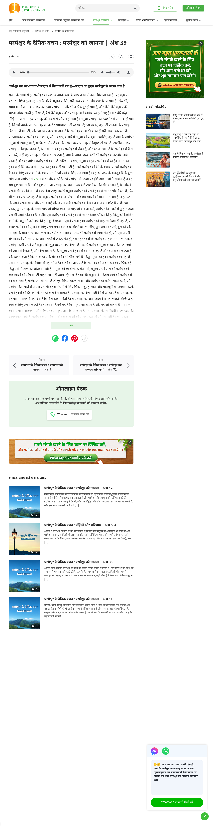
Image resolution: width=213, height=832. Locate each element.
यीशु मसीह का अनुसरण (19, 31)
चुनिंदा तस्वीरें (192, 20)
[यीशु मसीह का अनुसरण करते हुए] (35, 8)
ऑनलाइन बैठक (193, 8)
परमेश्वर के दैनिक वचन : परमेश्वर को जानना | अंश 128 (79, 488)
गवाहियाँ (122, 20)
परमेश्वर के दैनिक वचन (64, 31)
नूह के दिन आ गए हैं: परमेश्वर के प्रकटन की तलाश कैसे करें (188, 155)
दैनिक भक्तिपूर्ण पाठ (145, 20)
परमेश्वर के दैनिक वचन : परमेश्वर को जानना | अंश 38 (78, 562)
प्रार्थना (37, 179)
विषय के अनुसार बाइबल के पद (69, 20)
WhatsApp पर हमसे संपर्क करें (177, 802)
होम (10, 20)
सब (71, 325)
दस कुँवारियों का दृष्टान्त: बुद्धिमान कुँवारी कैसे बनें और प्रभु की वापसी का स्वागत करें (187, 177)
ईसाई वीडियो (170, 20)
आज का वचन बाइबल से (33, 20)
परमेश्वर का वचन (101, 20)
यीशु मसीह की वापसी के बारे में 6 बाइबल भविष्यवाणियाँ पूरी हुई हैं (188, 119)
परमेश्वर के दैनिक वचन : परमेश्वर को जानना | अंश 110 (79, 599)
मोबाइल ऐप (167, 8)
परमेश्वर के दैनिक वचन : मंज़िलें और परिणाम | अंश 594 (80, 525)
